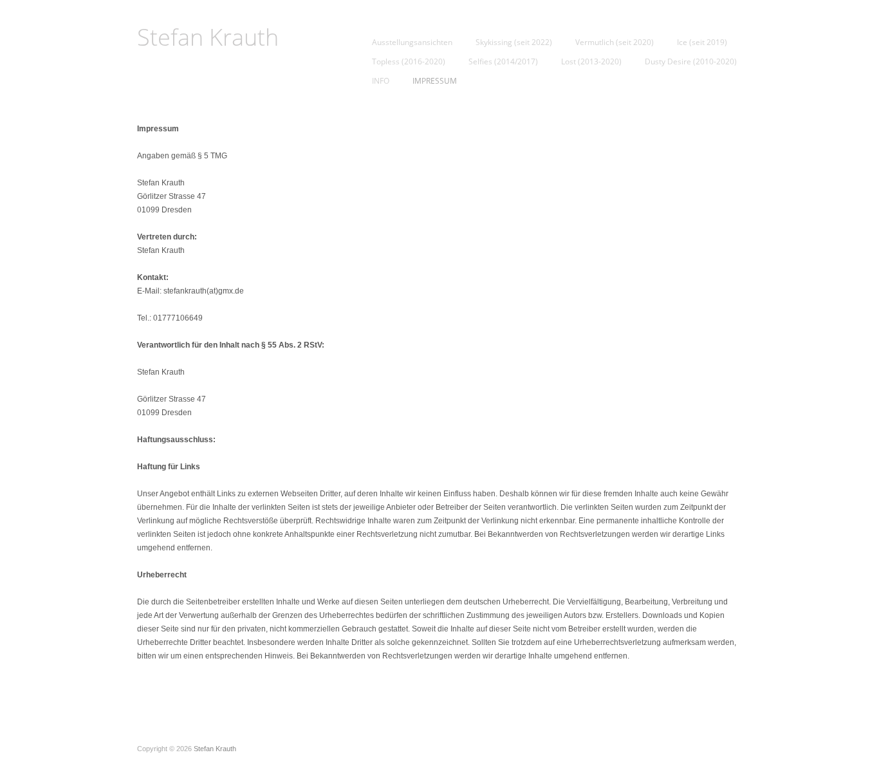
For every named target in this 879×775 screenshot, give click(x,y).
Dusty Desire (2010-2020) (691, 62)
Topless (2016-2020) (408, 62)
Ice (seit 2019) (702, 42)
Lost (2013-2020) (591, 62)
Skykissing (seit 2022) (514, 42)
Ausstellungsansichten (412, 42)
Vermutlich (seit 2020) (614, 42)
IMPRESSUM (434, 81)
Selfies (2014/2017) (503, 62)
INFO (380, 81)
